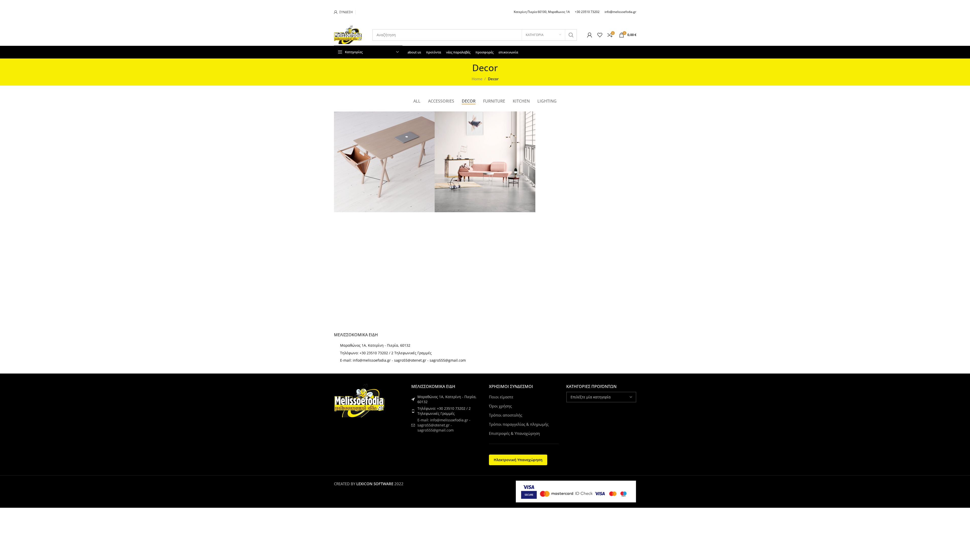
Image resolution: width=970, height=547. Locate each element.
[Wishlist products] (600, 35)
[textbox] (601, 397)
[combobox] (601, 397)
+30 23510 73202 (587, 12)
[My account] (590, 35)
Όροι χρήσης (500, 405)
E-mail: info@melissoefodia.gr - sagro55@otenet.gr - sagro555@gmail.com (403, 360)
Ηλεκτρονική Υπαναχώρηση (518, 459)
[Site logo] (348, 34)
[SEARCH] (571, 35)
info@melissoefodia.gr (620, 12)
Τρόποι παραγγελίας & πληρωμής (519, 424)
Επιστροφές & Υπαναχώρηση (514, 433)
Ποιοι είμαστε (501, 396)
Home (477, 78)
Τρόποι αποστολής (505, 415)
